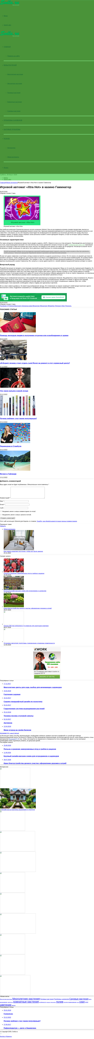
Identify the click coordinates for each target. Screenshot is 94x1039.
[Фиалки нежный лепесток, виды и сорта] (12, 830)
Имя (2, 501)
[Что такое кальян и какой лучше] (15, 387)
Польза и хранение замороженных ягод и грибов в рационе (24, 573)
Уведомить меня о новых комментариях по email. (19, 511)
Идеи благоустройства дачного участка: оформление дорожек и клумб (28, 608)
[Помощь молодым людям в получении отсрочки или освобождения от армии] (18, 332)
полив (59, 1001)
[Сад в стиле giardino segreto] (12, 974)
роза (78, 1002)
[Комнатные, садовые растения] (9, 5)
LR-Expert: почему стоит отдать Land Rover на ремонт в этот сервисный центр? (35, 363)
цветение (5, 1004)
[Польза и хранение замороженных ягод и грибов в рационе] (14, 572)
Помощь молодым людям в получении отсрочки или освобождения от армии (34, 335)
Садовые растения (13, 111)
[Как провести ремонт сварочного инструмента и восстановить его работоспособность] (15, 787)
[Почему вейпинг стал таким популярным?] (18, 415)
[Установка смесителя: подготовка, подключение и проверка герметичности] (14, 641)
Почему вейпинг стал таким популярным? (18, 418)
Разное (7, 138)
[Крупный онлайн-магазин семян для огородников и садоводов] (14, 589)
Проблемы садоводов (13, 120)
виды (90, 999)
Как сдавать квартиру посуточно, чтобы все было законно (23, 551)
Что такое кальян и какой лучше (14, 391)
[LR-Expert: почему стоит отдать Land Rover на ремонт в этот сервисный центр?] (13, 359)
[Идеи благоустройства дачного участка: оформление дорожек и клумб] (14, 606)
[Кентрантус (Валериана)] (12, 912)
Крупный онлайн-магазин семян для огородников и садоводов (25, 591)
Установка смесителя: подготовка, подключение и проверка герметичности (29, 643)
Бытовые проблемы (12, 129)
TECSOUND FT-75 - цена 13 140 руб (9, 733)
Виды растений (10, 65)
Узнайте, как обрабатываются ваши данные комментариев (57, 521)
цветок (13, 1005)
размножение (72, 1002)
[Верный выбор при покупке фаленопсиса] (12, 953)
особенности (42, 1002)
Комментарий (5, 498)
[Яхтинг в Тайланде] (15, 470)
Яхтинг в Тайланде (8, 474)
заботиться (10, 1002)
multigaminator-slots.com (77, 245)
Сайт (1, 508)
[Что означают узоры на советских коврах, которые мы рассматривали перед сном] (17, 851)
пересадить (53, 1002)
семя (82, 1002)
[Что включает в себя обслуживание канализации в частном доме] (18, 808)
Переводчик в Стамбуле (10, 446)
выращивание (3, 1002)
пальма (48, 1002)
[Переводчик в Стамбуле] (15, 442)
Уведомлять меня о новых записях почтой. (16, 515)
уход (86, 1002)
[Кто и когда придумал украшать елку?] (15, 995)
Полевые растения (13, 92)
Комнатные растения (14, 102)
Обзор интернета (13, 157)
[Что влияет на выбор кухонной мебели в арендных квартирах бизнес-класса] (18, 871)
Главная (3, 182)
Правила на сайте (13, 56)
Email (2, 504)
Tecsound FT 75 (14, 739)
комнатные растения (26, 1001)
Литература (11, 148)
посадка (66, 1002)
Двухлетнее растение (14, 83)
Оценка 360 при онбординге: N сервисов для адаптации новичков (26, 626)
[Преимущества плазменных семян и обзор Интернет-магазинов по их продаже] (12, 892)
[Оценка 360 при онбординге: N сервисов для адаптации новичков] (14, 624)
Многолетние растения (15, 74)
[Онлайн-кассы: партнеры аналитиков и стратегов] (17, 809)
